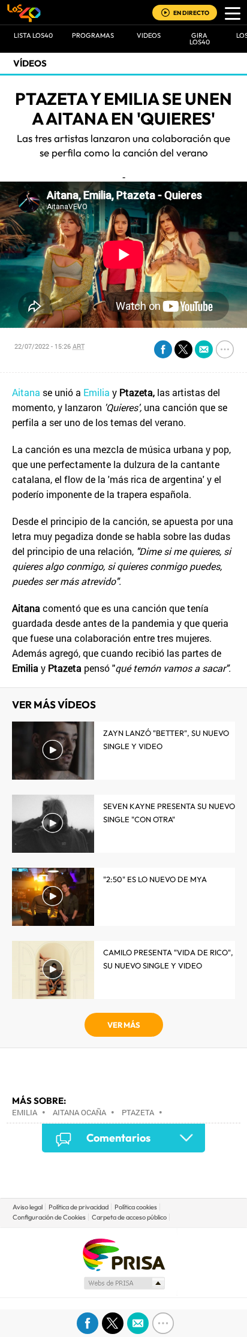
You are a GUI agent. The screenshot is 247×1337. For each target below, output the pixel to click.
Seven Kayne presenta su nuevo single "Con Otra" (169, 812)
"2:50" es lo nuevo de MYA (155, 879)
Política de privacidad (79, 1207)
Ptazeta (138, 1112)
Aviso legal (28, 1207)
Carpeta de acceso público (129, 1217)
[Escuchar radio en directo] (165, 13)
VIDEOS (149, 35)
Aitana (26, 392)
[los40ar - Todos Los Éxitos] (24, 12)
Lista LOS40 (33, 35)
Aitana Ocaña (79, 1112)
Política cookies (136, 1207)
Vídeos (30, 63)
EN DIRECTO (191, 13)
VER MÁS (123, 1025)
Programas (93, 35)
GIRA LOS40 (199, 38)
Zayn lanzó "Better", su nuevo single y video (166, 739)
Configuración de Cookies (49, 1217)
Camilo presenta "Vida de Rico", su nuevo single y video (168, 958)
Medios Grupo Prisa (124, 1283)
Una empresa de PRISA (123, 1254)
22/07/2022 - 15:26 (49, 346)
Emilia (96, 392)
